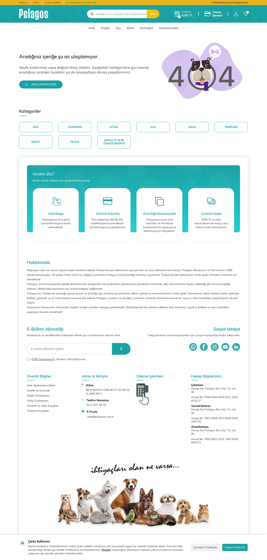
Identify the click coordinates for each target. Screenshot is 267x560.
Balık (130, 28)
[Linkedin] (236, 347)
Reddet (106, 550)
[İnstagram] (215, 347)
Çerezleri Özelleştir (205, 547)
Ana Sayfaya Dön (43, 84)
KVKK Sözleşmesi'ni (43, 359)
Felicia (74, 141)
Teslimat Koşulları (38, 411)
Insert (35, 141)
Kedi (92, 28)
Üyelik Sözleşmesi (38, 395)
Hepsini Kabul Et (235, 547)
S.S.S (36, 2)
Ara (153, 13)
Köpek (105, 28)
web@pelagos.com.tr (100, 416)
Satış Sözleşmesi (37, 400)
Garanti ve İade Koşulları (42, 405)
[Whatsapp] (193, 347)
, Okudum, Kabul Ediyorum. (58, 359)
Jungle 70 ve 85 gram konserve (114, 142)
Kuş (118, 28)
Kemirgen (146, 28)
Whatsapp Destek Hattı (83, 2)
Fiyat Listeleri (52, 2)
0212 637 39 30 (96, 405)
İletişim (23, 2)
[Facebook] (204, 347)
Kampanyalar (168, 28)
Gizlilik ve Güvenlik (38, 390)
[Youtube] (225, 347)
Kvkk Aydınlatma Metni (41, 385)
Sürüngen (75, 127)
